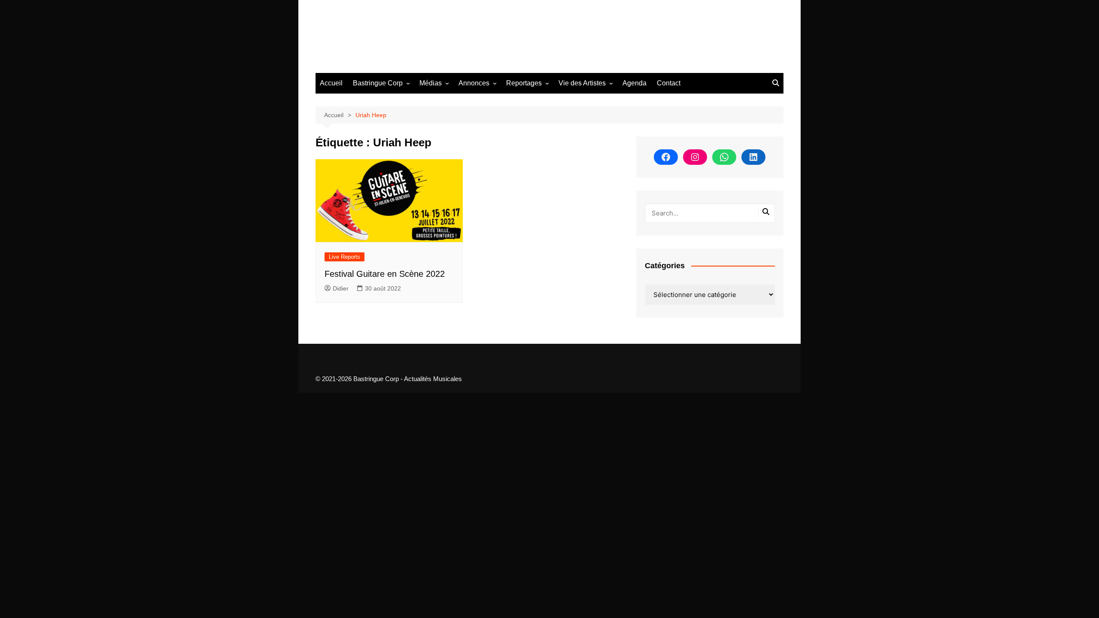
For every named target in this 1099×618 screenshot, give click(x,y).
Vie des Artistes (582, 83)
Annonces (473, 83)
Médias (430, 83)
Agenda (634, 83)
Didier (341, 288)
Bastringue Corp (378, 83)
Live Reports (344, 257)
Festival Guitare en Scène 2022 (385, 274)
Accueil (331, 83)
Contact (668, 83)
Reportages (524, 83)
